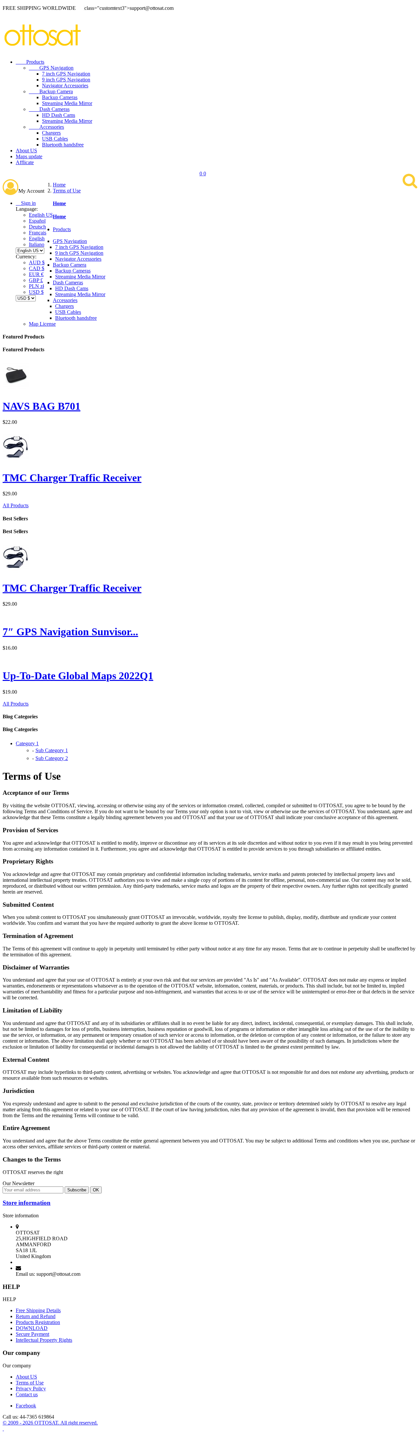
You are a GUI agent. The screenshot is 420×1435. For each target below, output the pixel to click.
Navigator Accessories (65, 85)
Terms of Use (30, 1382)
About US (26, 150)
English (37, 238)
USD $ (36, 292)
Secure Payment (32, 1334)
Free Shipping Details (38, 1310)
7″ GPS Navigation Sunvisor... (70, 632)
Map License (42, 324)
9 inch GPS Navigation (66, 79)
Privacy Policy (31, 1388)
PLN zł (36, 286)
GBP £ (36, 280)
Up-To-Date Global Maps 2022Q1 (78, 676)
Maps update (29, 156)
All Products (16, 505)
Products (30, 62)
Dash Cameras (49, 109)
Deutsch (37, 226)
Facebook (26, 1405)
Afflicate (25, 162)
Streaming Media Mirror (67, 103)
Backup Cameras (59, 97)
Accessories (46, 127)
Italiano (36, 244)
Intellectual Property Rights (44, 1340)
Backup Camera (51, 91)
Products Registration (38, 1322)
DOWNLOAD (32, 1328)
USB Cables (55, 138)
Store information (27, 1202)
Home (59, 203)
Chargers (51, 133)
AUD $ (37, 262)
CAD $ (36, 268)
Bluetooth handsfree (63, 144)
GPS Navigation (51, 68)
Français (37, 232)
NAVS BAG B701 (41, 406)
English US (41, 215)
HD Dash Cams (58, 115)
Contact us (27, 1394)
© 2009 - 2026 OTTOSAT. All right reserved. (50, 1422)
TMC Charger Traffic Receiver (72, 478)
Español (37, 221)
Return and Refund (35, 1316)
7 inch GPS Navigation (66, 73)
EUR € (36, 274)
